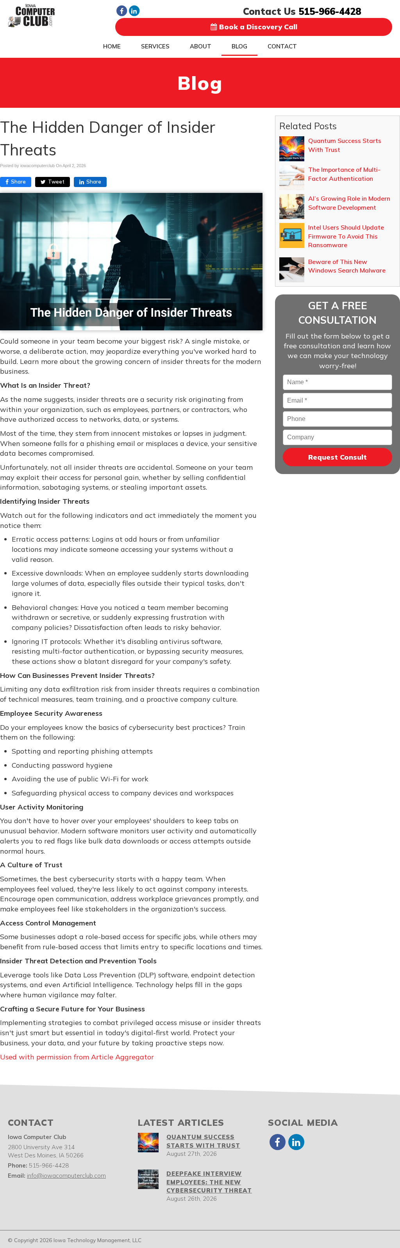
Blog (239, 46)
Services (155, 46)
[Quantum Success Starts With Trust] (148, 1142)
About (200, 46)
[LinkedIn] (134, 10)
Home (112, 46)
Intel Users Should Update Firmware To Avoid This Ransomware (346, 236)
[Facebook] (121, 10)
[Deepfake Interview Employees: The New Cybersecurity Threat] (148, 1179)
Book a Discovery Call (257, 26)
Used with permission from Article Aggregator (77, 1056)
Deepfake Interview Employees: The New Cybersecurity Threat (209, 1182)
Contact (282, 46)
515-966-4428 (329, 11)
